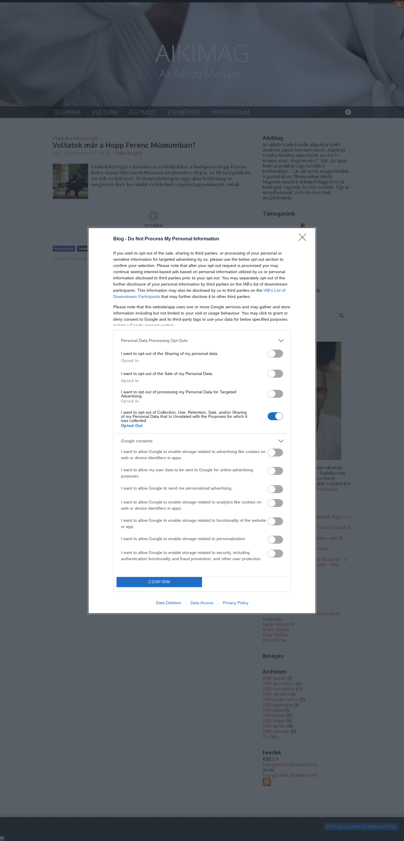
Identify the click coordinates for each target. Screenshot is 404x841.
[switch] (275, 354)
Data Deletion (168, 602)
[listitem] (202, 341)
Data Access (202, 602)
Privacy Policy (235, 602)
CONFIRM (159, 582)
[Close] (304, 239)
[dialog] (202, 421)
